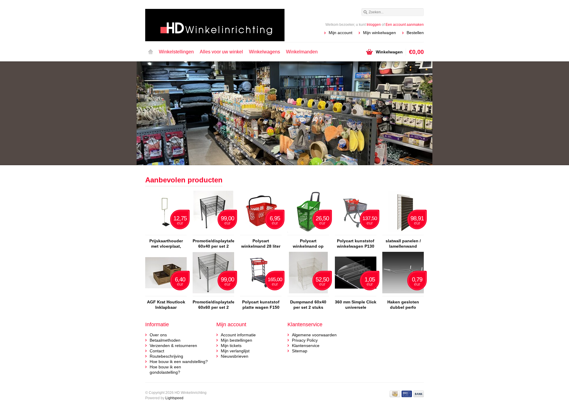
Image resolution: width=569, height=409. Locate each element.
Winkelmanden (302, 51)
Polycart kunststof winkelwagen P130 (355, 243)
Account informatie (238, 334)
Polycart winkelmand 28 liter (260, 243)
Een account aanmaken (405, 25)
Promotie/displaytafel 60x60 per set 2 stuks (213, 305)
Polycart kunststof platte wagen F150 (260, 305)
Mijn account (340, 32)
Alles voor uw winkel (221, 51)
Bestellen (415, 32)
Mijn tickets (231, 345)
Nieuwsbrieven (234, 356)
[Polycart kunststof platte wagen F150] (261, 293)
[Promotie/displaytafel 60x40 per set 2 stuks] (213, 232)
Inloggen (374, 25)
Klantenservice (305, 345)
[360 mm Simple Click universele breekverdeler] (355, 293)
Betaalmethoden (165, 340)
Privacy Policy (305, 340)
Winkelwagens (264, 51)
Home (150, 52)
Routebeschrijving (166, 356)
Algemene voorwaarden (314, 334)
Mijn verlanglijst (235, 350)
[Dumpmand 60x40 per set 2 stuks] (308, 293)
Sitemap (299, 350)
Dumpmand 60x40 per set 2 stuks (308, 305)
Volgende (416, 114)
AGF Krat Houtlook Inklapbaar (166, 305)
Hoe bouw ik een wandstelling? (179, 361)
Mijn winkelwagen (379, 32)
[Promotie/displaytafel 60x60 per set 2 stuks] (213, 293)
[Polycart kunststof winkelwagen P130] (355, 232)
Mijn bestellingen (236, 340)
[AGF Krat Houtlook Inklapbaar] (166, 293)
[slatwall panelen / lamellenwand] (403, 232)
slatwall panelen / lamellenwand (403, 243)
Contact (157, 350)
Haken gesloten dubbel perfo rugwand (403, 305)
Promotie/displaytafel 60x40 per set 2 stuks (213, 243)
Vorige (153, 114)
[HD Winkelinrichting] (214, 21)
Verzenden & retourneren (173, 345)
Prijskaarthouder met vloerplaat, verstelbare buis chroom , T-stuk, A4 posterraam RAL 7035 (166, 243)
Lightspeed (174, 398)
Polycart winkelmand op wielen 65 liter (308, 243)
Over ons (158, 334)
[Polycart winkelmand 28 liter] (261, 232)
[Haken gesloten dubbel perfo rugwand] (403, 293)
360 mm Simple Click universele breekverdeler (355, 305)
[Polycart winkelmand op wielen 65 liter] (308, 232)
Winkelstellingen (176, 51)
